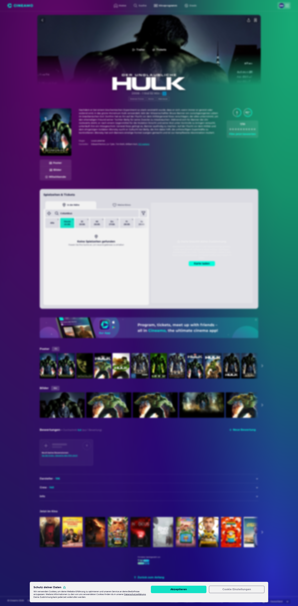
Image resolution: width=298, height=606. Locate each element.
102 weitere (143, 144)
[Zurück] (42, 20)
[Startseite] (20, 5)
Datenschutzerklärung (135, 594)
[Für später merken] (255, 20)
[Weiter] (262, 366)
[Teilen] (248, 20)
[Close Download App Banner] (256, 319)
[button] (237, 112)
